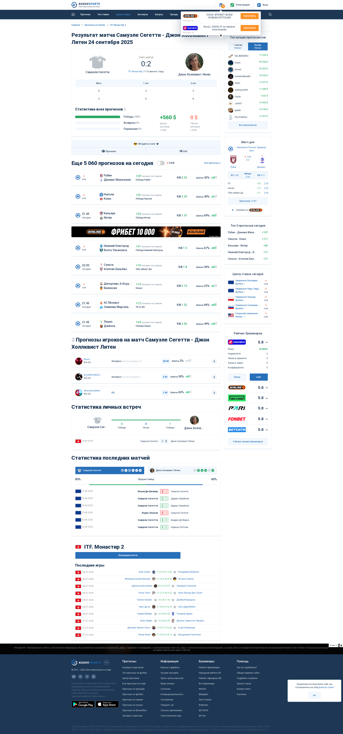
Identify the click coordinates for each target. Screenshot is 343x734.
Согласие (165, 689)
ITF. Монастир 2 (118, 25)
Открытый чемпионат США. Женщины (248, 313)
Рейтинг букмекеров (209, 667)
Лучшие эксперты (170, 673)
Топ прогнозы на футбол (134, 673)
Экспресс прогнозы (132, 716)
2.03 (165, 377)
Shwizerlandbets (92, 390)
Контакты (242, 694)
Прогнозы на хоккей (132, 699)
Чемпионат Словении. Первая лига (248, 305)
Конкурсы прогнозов (132, 667)
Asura (87, 359)
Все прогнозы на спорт (134, 683)
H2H (185, 151)
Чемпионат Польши (245, 297)
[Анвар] (78, 376)
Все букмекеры (207, 683)
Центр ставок (123, 14)
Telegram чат (167, 705)
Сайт (258, 377)
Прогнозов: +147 (247, 201)
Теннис (240, 316)
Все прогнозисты (248, 125)
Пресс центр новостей (172, 678)
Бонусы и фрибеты (170, 667)
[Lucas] (78, 392)
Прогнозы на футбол (132, 694)
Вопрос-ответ (243, 689)
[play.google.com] (83, 704)
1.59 (165, 392)
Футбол (240, 284)
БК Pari (202, 716)
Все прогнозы (211, 163)
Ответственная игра (171, 716)
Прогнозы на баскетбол (134, 710)
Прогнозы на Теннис (94, 25)
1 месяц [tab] (238, 46)
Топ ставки (103, 14)
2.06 (266, 193)
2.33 (266, 183)
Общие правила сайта (248, 673)
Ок (314, 695)
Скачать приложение (171, 710)
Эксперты (143, 14)
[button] (221, 5)
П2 (261, 175)
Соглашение (167, 699)
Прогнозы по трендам (133, 689)
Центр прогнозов (130, 678)
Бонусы (159, 14)
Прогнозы (85, 14)
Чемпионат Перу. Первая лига (248, 289)
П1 (234, 175)
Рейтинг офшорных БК (210, 678)
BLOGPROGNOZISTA (93, 375)
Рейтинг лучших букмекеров (248, 441)
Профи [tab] (257, 46)
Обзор (237, 377)
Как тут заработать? (247, 667)
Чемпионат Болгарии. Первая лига (248, 280)
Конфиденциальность (172, 694)
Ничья (247, 175)
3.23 (266, 188)
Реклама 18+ (188, 20)
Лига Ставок (205, 699)
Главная (75, 25)
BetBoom (203, 705)
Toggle (161, 163)
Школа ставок (244, 683)
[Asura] (78, 361)
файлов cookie (326, 687)
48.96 (166, 361)
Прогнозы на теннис (132, 705)
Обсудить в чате (144, 144)
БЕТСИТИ (203, 710)
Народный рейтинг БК (210, 673)
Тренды (174, 14)
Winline (202, 689)
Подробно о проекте (247, 678)
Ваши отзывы (167, 683)
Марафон (203, 694)
